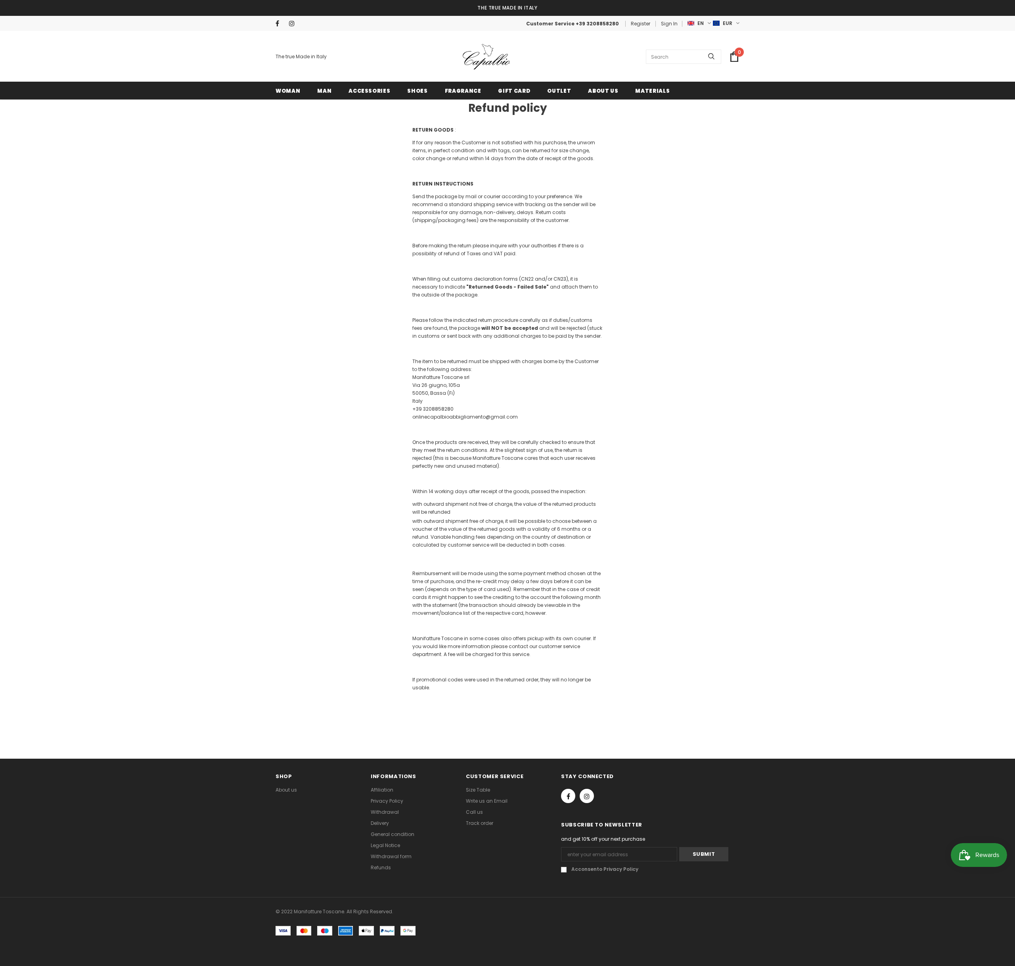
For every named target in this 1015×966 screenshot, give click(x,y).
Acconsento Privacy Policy (604, 869)
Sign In (669, 23)
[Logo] (486, 57)
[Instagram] (294, 24)
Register (640, 23)
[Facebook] (280, 24)
